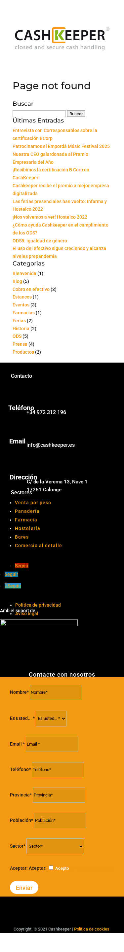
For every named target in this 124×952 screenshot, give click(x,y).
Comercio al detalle (38, 545)
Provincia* (21, 794)
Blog (17, 281)
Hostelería (27, 528)
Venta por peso (33, 502)
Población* (21, 820)
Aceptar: (19, 868)
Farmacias (24, 312)
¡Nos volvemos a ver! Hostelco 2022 (50, 217)
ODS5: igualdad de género (40, 240)
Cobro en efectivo (31, 289)
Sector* (17, 846)
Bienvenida (24, 273)
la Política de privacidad (92, 868)
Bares (22, 537)
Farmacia (26, 519)
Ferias (19, 320)
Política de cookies (91, 929)
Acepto (84, 868)
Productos (23, 352)
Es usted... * (22, 718)
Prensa (20, 344)
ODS (17, 336)
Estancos (22, 297)
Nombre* (19, 692)
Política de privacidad (38, 605)
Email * (17, 744)
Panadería (27, 511)
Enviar (24, 887)
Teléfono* (21, 769)
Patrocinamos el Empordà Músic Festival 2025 (61, 146)
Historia (21, 328)
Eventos (21, 304)
